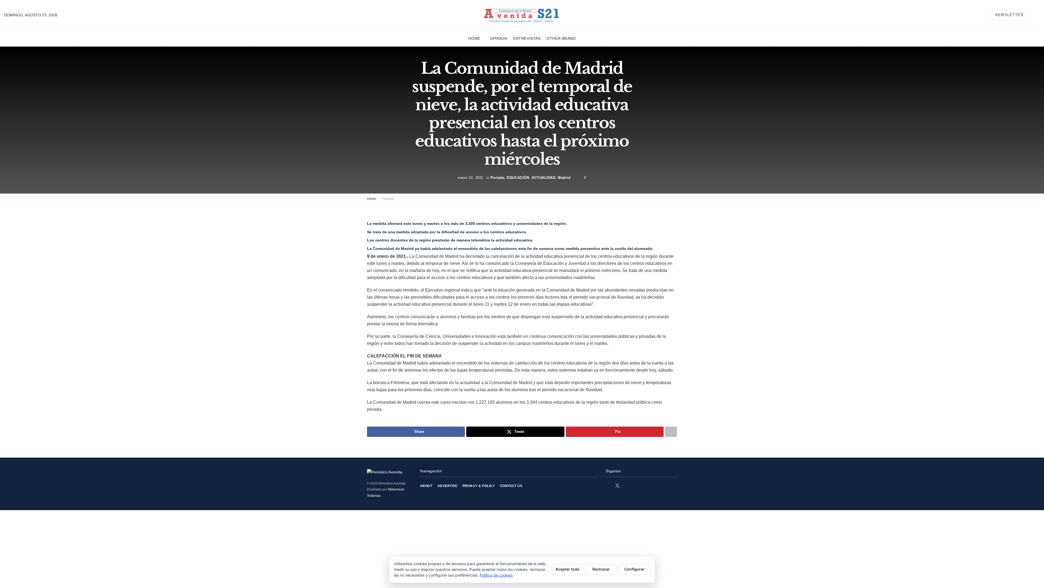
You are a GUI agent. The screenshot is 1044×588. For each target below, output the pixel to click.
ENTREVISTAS (526, 38)
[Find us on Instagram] (627, 486)
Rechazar (601, 569)
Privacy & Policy (478, 486)
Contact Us (511, 486)
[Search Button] (1038, 15)
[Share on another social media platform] (671, 432)
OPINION (498, 38)
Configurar (634, 569)
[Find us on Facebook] (608, 486)
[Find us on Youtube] (636, 486)
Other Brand (561, 38)
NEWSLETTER (1009, 15)
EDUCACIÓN (518, 177)
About (426, 486)
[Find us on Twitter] (617, 486)
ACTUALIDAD (543, 177)
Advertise (447, 486)
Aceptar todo (567, 569)
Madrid (564, 177)
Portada (497, 177)
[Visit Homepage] (521, 15)
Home (474, 38)
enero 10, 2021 (470, 177)
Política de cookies (496, 575)
